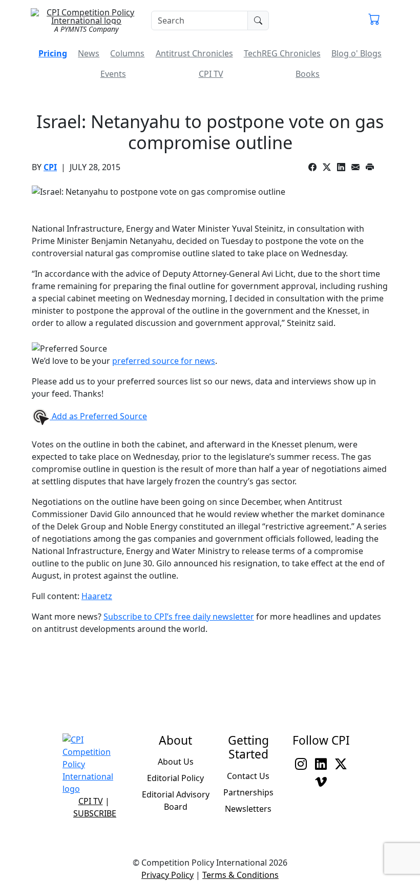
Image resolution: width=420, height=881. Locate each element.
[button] (374, 20)
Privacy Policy (167, 874)
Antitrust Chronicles (194, 53)
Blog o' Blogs (356, 53)
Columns (127, 53)
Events (113, 73)
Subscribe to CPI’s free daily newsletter (178, 616)
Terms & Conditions (240, 874)
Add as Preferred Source (98, 416)
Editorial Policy (175, 778)
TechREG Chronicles (282, 53)
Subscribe (94, 813)
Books (308, 73)
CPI (50, 167)
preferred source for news (163, 360)
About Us (176, 761)
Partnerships (248, 792)
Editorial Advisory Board (175, 800)
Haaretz (96, 596)
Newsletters (248, 808)
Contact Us (248, 776)
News (88, 53)
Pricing (52, 53)
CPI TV (211, 73)
